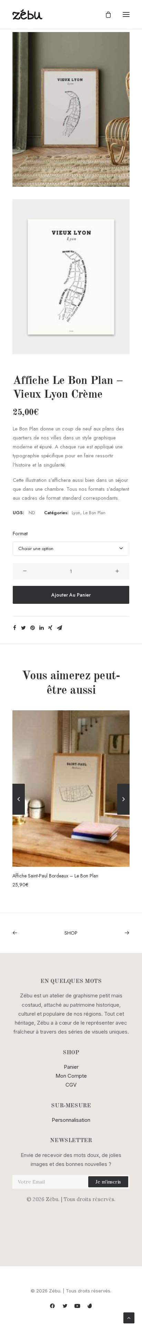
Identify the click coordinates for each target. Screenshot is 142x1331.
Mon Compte (71, 1076)
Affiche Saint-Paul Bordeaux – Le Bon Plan (55, 875)
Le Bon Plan (94, 512)
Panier (71, 1067)
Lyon (76, 512)
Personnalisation (71, 1120)
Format (20, 533)
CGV (71, 1084)
